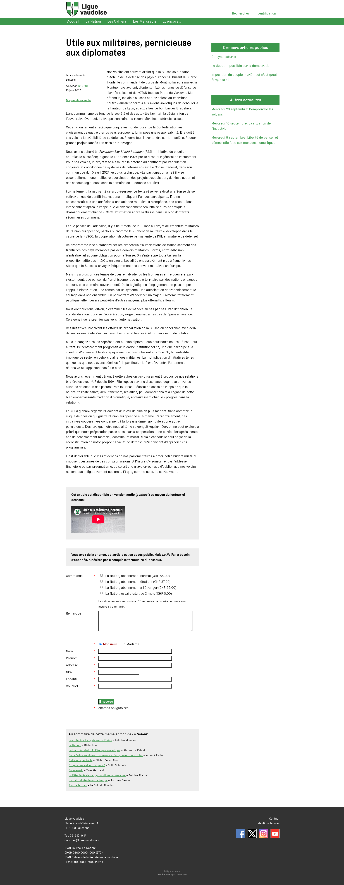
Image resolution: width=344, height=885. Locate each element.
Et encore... (172, 21)
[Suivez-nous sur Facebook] (240, 833)
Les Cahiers (117, 21)
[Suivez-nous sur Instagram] (263, 833)
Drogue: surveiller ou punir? (87, 765)
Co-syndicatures (223, 56)
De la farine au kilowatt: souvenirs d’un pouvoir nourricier (106, 755)
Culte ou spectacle (80, 760)
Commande (74, 575)
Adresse (72, 665)
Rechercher (240, 13)
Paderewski (76, 770)
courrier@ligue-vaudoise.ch (82, 840)
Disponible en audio (78, 100)
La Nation (93, 21)
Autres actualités (245, 100)
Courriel (72, 686)
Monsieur (110, 644)
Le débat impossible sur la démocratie (240, 65)
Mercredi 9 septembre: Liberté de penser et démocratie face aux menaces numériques (244, 140)
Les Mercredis (144, 21)
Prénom (72, 658)
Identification (266, 13)
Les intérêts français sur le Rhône (90, 740)
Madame (132, 644)
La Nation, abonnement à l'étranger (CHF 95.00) (140, 587)
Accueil (73, 21)
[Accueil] (84, 13)
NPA (69, 672)
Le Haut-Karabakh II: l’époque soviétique (94, 750)
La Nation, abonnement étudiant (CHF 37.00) (138, 581)
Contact (274, 818)
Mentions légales (268, 823)
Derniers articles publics (245, 47)
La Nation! (75, 745)
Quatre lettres (78, 785)
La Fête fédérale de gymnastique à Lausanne (97, 775)
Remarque (73, 613)
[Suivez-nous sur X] (252, 833)
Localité (72, 679)
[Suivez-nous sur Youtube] (275, 833)
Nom (69, 651)
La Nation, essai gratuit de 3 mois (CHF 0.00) (138, 593)
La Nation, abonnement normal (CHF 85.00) (137, 575)
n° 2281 (83, 86)
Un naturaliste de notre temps (88, 780)
